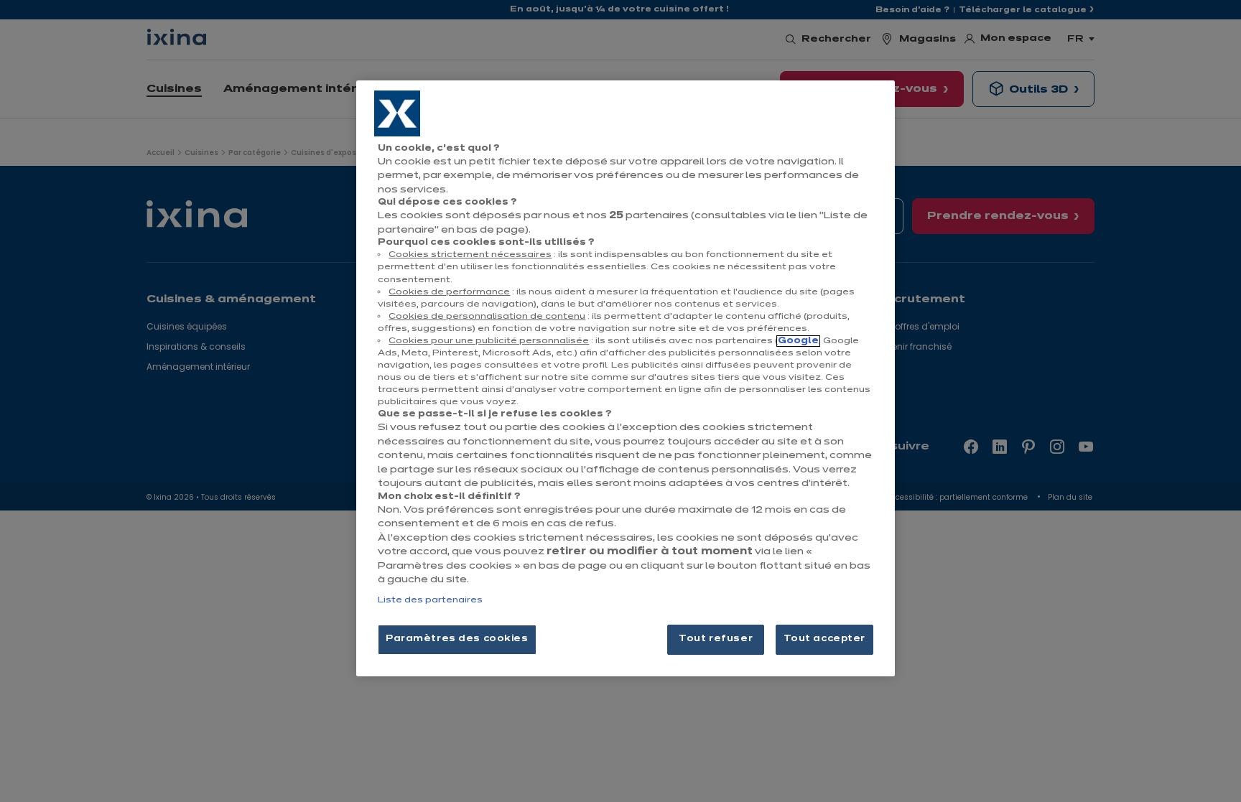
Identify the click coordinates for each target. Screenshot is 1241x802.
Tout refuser (716, 639)
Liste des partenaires (430, 600)
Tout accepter (824, 639)
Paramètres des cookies (457, 639)
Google (798, 341)
